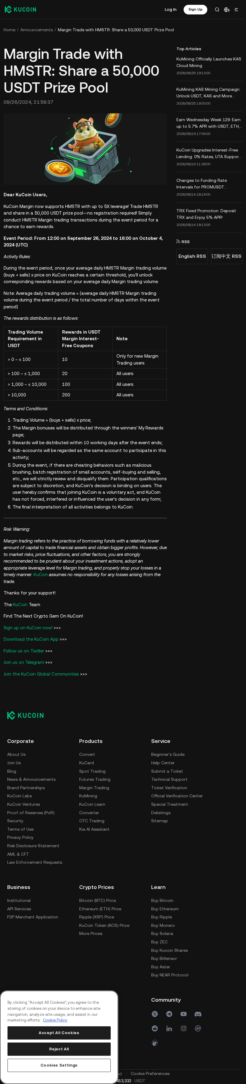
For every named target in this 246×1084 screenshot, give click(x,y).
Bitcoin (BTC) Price (97, 913)
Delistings (160, 825)
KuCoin (40, 587)
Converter (89, 825)
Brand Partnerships (26, 800)
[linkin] (169, 1041)
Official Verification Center (177, 808)
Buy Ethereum (165, 921)
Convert (87, 767)
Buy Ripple (161, 929)
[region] (58, 1037)
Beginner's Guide (167, 767)
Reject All (59, 1049)
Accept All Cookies (58, 1033)
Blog (11, 783)
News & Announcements (31, 792)
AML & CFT (18, 866)
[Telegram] (169, 1027)
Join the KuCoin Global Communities (41, 686)
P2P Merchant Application (32, 929)
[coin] (154, 1056)
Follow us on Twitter (24, 663)
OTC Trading (91, 833)
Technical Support (169, 792)
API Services (19, 921)
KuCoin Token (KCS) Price (104, 938)
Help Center (163, 775)
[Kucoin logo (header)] (20, 9)
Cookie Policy (55, 1020)
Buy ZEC (159, 954)
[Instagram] (183, 1041)
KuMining (88, 808)
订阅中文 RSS (225, 256)
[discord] (198, 1027)
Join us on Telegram (24, 674)
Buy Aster (160, 979)
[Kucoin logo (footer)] (28, 727)
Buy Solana (162, 946)
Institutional (19, 913)
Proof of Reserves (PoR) (31, 825)
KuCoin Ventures (23, 816)
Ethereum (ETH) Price (100, 921)
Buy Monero (163, 938)
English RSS (190, 256)
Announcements (36, 29)
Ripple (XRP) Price (96, 929)
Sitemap (159, 833)
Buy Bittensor (164, 971)
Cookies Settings (58, 1065)
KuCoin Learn (92, 816)
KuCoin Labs (19, 808)
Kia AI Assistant (94, 841)
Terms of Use (20, 841)
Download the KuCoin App (32, 651)
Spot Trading (92, 783)
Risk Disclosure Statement (33, 858)
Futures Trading (94, 792)
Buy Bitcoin (162, 913)
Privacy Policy (20, 850)
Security (15, 833)
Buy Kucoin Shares (169, 962)
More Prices (90, 946)
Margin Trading (94, 800)
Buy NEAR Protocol (169, 987)
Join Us (14, 775)
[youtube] (183, 1027)
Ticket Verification (169, 800)
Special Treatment (169, 816)
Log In (169, 9)
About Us (16, 767)
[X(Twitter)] (154, 1027)
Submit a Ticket (167, 783)
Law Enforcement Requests (34, 874)
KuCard (86, 775)
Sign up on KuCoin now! (28, 640)
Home (9, 29)
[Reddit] (154, 1041)
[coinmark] (198, 1041)
